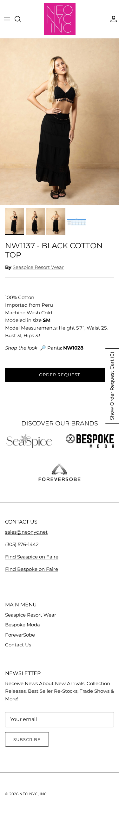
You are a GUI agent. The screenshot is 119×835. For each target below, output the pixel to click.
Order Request (59, 374)
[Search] (21, 19)
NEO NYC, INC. (33, 794)
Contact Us (18, 645)
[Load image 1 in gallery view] (59, 121)
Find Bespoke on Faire (31, 569)
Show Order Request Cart (112, 386)
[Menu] (7, 19)
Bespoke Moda (22, 625)
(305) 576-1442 (22, 544)
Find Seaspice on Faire (31, 557)
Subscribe (27, 739)
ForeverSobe (20, 635)
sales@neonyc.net (26, 532)
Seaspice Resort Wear (38, 267)
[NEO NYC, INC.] (60, 19)
